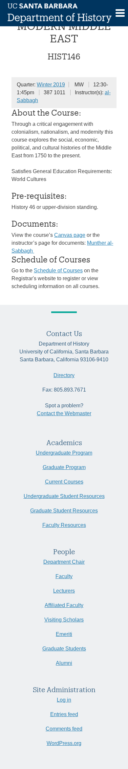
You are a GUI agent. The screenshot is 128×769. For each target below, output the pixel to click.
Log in (64, 700)
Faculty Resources (64, 525)
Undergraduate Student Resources (64, 496)
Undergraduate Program (64, 453)
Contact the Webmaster (64, 413)
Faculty (64, 576)
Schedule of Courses (58, 270)
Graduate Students (64, 648)
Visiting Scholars (64, 619)
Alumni (64, 663)
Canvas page (69, 235)
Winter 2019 (51, 84)
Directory (64, 375)
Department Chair (64, 562)
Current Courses (64, 482)
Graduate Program (64, 467)
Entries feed (64, 714)
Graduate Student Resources (64, 510)
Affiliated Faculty (64, 605)
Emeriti (64, 634)
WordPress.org (64, 743)
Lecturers (64, 591)
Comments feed (64, 729)
